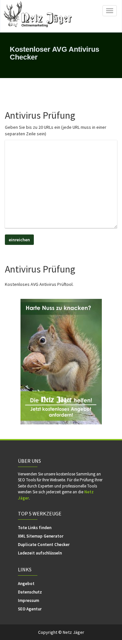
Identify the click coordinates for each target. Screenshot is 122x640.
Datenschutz (30, 592)
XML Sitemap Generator (40, 536)
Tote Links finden (34, 527)
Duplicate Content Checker (44, 544)
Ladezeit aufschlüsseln (40, 553)
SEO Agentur (30, 609)
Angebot (26, 583)
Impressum (28, 600)
